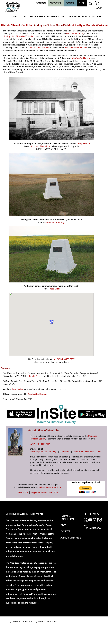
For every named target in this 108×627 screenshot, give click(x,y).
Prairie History (55, 16)
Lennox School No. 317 (39, 48)
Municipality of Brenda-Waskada (87, 25)
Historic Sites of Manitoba (16, 25)
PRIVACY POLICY (44, 622)
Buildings (53, 452)
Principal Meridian (74, 34)
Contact (41, 3)
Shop (82, 3)
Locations (89, 452)
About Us (18, 16)
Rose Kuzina (55, 289)
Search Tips (23, 492)
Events (86, 16)
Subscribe (55, 3)
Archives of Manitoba (40, 146)
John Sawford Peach (81, 58)
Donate (70, 3)
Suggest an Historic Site (41, 492)
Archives (97, 16)
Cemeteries (78, 452)
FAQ (56, 492)
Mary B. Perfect (35, 376)
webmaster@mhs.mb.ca (50, 487)
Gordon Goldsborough (55, 223)
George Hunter (84, 144)
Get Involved (35, 16)
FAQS (63, 525)
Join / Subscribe (70, 537)
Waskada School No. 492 (76, 48)
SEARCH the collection (40, 444)
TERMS (54, 622)
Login (98, 7)
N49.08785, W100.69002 (64, 359)
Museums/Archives (38, 452)
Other (98, 452)
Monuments (64, 452)
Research (74, 16)
